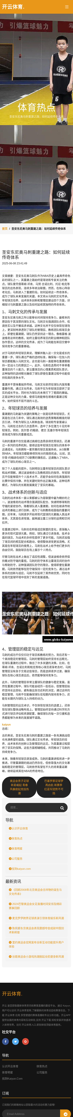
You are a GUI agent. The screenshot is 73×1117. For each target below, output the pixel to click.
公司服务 (17, 858)
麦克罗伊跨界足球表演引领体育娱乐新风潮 (38, 918)
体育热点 (17, 838)
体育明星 (17, 848)
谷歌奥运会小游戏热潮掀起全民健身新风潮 (38, 956)
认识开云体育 (20, 828)
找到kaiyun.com (21, 868)
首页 (4, 228)
